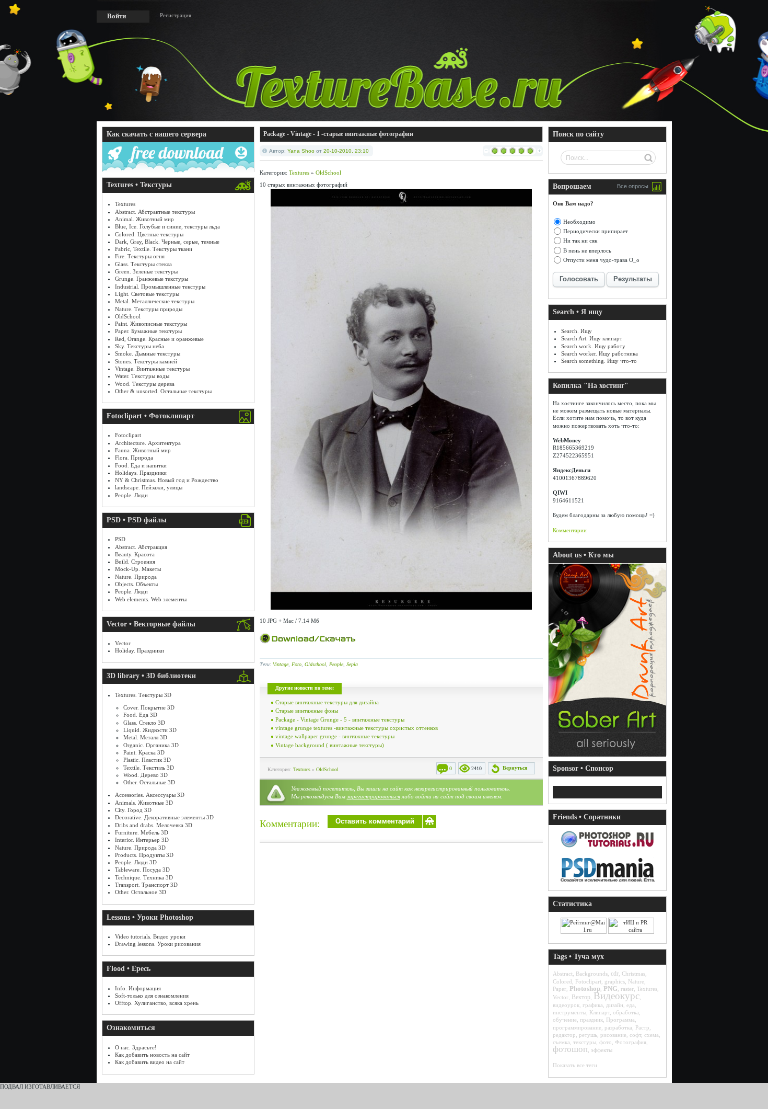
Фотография (630, 1042)
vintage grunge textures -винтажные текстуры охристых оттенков (356, 728)
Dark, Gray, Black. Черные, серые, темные (167, 241)
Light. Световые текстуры (147, 294)
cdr (615, 973)
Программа (620, 1019)
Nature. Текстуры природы (148, 309)
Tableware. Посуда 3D (142, 869)
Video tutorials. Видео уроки (150, 936)
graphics (614, 981)
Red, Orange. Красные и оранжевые (159, 339)
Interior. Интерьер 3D (142, 840)
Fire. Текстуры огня (140, 256)
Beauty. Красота (135, 554)
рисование (613, 1035)
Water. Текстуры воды (142, 376)
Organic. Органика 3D (151, 745)
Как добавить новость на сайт (152, 1054)
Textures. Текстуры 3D (143, 695)
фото (605, 1042)
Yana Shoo (301, 151)
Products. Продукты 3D (144, 855)
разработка (618, 1027)
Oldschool (315, 664)
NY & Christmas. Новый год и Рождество (166, 480)
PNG (610, 988)
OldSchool (128, 316)
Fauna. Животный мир (143, 450)
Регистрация (175, 15)
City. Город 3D (133, 810)
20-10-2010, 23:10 (346, 151)
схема (651, 1035)
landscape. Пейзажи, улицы (148, 487)
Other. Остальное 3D (140, 892)
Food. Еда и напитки (141, 465)
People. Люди (131, 495)
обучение (565, 1019)
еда (630, 1005)
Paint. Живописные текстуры (151, 324)
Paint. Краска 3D (144, 752)
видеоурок (566, 1005)
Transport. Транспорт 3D (146, 885)
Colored (562, 981)
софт (635, 1035)
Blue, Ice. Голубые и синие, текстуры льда (167, 226)
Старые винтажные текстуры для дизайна (327, 702)
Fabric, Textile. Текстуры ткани (153, 249)
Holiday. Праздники (139, 650)
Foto (296, 664)
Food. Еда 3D (140, 715)
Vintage (280, 664)
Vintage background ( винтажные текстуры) (329, 745)
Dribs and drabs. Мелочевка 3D (153, 825)
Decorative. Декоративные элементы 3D (164, 817)
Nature (636, 981)
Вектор (581, 997)
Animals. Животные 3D (144, 802)
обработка (626, 1012)
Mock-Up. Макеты (138, 569)
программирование (577, 1027)
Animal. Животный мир (144, 219)
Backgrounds (592, 973)
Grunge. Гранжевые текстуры (151, 279)
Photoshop (584, 988)
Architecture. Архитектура (148, 443)
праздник (591, 1019)
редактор (564, 1035)
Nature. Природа (136, 577)
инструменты (569, 1012)
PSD (120, 539)
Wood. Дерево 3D (145, 775)
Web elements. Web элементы (151, 599)
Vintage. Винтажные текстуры (152, 368)
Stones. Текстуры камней (146, 361)
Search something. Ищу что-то (599, 361)
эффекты (601, 1050)
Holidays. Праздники (141, 473)
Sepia (352, 664)
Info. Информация (138, 988)
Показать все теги (575, 1065)
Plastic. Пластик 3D (147, 760)
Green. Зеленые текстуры (146, 271)
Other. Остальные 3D (149, 782)
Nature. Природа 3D (140, 847)
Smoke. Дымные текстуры (147, 353)
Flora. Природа (134, 457)
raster (627, 989)
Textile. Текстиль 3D (148, 767)
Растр (642, 1027)
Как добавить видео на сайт (149, 1062)
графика (593, 1005)
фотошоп (570, 1049)
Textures (125, 204)
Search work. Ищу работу (593, 346)
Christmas (633, 973)
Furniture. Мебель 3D (141, 832)
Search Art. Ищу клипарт (591, 338)
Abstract (563, 973)
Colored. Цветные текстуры (149, 234)
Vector (123, 643)
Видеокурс (616, 995)
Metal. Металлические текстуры (154, 301)
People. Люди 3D (136, 862)
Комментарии (570, 530)
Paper (559, 989)
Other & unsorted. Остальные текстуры (163, 391)
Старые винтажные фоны (306, 710)
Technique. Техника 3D (144, 877)
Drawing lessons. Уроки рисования (158, 944)
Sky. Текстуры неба (139, 346)
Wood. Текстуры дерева (144, 384)
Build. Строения (135, 561)
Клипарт (599, 1012)
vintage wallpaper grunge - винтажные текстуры (334, 736)
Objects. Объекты (136, 584)
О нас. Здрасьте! (136, 1047)
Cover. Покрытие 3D (148, 707)
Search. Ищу (576, 331)
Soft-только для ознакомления (152, 995)
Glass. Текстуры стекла (143, 264)
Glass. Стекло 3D (144, 722)
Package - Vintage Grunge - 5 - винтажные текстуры (339, 719)
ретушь (588, 1035)
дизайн (614, 1005)
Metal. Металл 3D (145, 737)
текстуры (584, 1042)
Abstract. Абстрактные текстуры (155, 212)
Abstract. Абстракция (141, 547)
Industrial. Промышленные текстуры (160, 286)
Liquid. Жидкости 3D (150, 730)
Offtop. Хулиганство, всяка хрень (157, 1003)
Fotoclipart (128, 435)
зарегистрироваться (373, 796)
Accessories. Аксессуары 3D (149, 795)
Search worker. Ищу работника (599, 353)
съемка (561, 1042)
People (336, 664)
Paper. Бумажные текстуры (148, 331)
